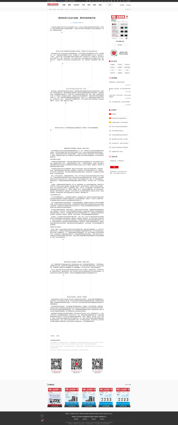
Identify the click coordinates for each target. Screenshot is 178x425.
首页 (87, 1)
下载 (123, 1)
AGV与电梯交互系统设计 (117, 130)
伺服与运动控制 (60, 9)
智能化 (58, 335)
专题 (108, 1)
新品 (127, 70)
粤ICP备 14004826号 (73, 424)
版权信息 (87, 413)
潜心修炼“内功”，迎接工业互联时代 (120, 143)
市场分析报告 (127, 67)
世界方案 (112, 73)
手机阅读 (128, 5)
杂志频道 (54, 9)
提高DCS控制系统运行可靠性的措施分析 (120, 147)
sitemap (110, 413)
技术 (105, 1)
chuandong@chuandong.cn (119, 173)
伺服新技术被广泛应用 (117, 151)
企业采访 (120, 64)
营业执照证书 (82, 424)
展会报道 (120, 67)
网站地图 (91, 413)
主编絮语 (112, 64)
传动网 (50, 9)
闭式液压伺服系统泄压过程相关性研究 (120, 135)
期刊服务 (122, 6)
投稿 (110, 4)
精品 (120, 70)
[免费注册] (62, 1)
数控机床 (52, 335)
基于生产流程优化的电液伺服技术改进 (120, 126)
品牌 (99, 1)
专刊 (112, 70)
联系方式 (77, 413)
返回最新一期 (128, 9)
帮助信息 (82, 413)
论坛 (120, 1)
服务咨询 (85, 419)
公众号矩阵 (128, 1)
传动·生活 (127, 64)
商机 (102, 1)
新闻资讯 (114, 114)
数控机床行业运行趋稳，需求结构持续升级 (120, 139)
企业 (96, 1)
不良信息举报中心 (90, 424)
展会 (114, 1)
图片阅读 (120, 45)
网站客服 (76, 419)
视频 (111, 1)
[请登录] (58, 1)
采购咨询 (94, 419)
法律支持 (101, 413)
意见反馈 (106, 413)
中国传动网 (74, 22)
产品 (93, 1)
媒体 (117, 1)
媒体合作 (102, 419)
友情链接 (96, 413)
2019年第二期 (67, 9)
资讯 (90, 1)
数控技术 (127, 73)
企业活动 (112, 67)
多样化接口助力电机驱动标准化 (119, 118)
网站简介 (67, 413)
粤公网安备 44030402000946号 (102, 424)
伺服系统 (120, 73)
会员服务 (72, 413)
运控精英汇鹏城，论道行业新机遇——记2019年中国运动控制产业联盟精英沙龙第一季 (120, 122)
